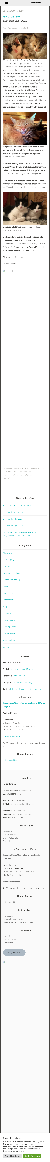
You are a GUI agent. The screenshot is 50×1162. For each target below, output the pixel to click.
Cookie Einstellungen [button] (12, 1156)
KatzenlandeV (18, 675)
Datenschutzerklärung (13, 919)
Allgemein (8, 17)
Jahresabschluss (9, 472)
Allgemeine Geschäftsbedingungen (18, 922)
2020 (21, 468)
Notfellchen (8, 593)
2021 (26, 468)
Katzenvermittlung (10, 475)
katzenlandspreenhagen (23, 682)
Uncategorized (9, 626)
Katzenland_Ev (16, 817)
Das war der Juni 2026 (13, 512)
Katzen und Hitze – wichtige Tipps (18, 505)
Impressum (8, 915)
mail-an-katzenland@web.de (22, 669)
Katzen (19, 472)
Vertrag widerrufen (14, 952)
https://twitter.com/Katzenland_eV (25, 689)
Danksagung (34, 468)
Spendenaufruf (9, 620)
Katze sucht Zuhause (12, 573)
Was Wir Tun (8, 831)
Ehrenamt (7, 566)
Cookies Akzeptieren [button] (32, 1156)
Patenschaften (9, 939)
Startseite (7, 841)
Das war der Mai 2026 (12, 519)
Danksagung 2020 (15, 21)
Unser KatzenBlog (11, 838)
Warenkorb (8, 942)
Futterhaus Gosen (11, 760)
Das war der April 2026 (13, 525)
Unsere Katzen (9, 633)
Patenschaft (8, 599)
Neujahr (22, 475)
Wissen (6, 646)
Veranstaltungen (10, 640)
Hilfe (42, 468)
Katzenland (23, 28)
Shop (5, 606)
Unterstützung (8, 478)
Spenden (29, 475)
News (17, 17)
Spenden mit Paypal (11, 736)
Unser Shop (8, 936)
